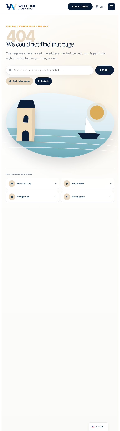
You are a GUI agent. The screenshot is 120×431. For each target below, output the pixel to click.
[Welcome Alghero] (21, 6)
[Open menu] (111, 6)
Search (104, 70)
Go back (45, 81)
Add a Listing (80, 6)
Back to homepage (21, 81)
